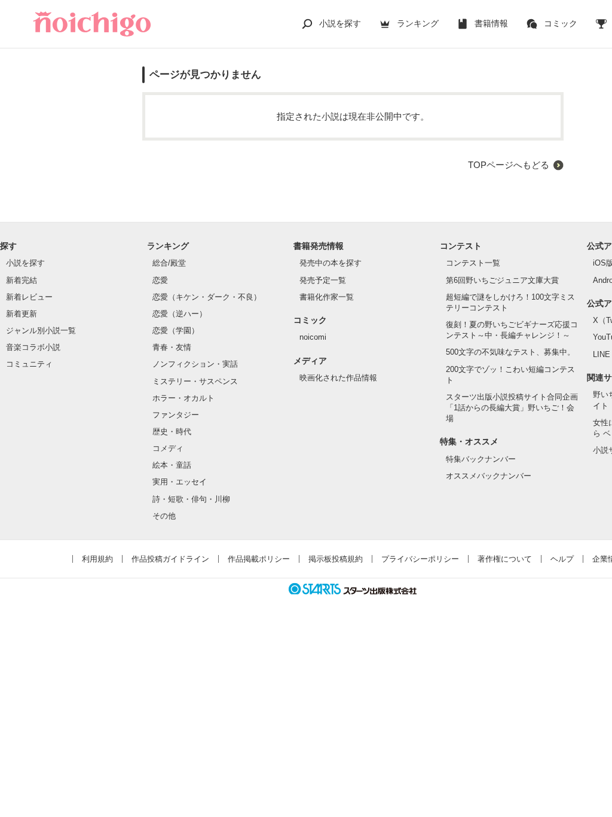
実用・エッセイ (179, 481)
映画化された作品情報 (338, 377)
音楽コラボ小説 (33, 347)
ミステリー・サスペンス (195, 381)
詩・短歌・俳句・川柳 (191, 499)
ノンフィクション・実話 (195, 363)
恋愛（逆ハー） (179, 313)
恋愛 (160, 280)
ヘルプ (562, 558)
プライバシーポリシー (420, 558)
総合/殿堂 (169, 262)
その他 (164, 515)
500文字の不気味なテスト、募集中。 (510, 351)
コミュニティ (29, 363)
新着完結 (21, 280)
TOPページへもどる (508, 165)
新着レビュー (29, 296)
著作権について (505, 558)
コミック (560, 23)
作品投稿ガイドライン (170, 558)
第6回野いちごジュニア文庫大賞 (502, 280)
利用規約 (97, 558)
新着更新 (21, 313)
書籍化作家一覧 (326, 296)
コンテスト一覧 (473, 262)
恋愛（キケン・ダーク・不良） (206, 296)
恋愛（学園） (175, 330)
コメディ (167, 448)
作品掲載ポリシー (259, 558)
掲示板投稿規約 (335, 558)
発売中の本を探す (330, 262)
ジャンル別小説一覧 (41, 330)
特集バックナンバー (481, 459)
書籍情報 (491, 23)
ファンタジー (175, 414)
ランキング (418, 23)
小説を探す (340, 23)
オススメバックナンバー (488, 475)
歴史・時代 (171, 431)
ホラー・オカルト (183, 398)
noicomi (312, 337)
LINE (601, 354)
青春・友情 (171, 347)
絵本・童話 (171, 465)
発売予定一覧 (322, 280)
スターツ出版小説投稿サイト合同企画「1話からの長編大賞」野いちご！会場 (512, 407)
